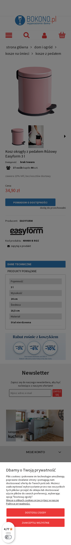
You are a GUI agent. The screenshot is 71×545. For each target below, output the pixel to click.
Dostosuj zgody (35, 512)
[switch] (8, 537)
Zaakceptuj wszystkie (35, 522)
